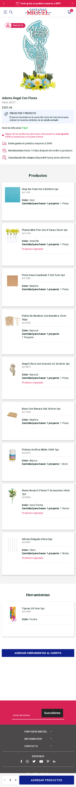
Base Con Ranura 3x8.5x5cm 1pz (41, 408)
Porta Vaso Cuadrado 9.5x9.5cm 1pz (43, 275)
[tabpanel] (38, 55)
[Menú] (5, 12)
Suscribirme (52, 713)
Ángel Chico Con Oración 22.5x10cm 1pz (46, 363)
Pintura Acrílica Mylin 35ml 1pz (40, 449)
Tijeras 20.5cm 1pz (33, 608)
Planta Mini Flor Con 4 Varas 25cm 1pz (45, 230)
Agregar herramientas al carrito (37, 653)
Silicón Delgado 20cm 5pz (37, 539)
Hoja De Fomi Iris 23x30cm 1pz (40, 189)
